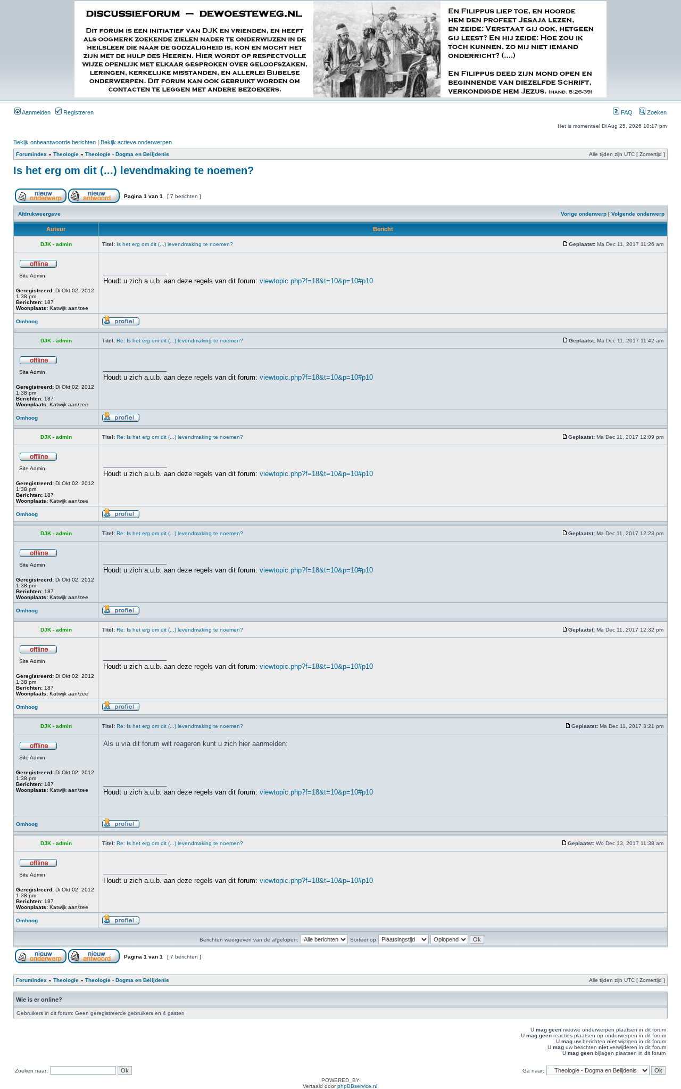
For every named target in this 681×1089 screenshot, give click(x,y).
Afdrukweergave (39, 214)
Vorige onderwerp (584, 214)
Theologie (66, 154)
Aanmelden (36, 112)
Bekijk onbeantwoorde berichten (54, 142)
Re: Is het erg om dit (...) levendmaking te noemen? (180, 340)
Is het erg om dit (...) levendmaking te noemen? (133, 170)
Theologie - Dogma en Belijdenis (127, 154)
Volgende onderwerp (638, 214)
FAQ (626, 112)
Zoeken (656, 112)
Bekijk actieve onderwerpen (136, 142)
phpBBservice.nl (357, 1086)
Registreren (78, 112)
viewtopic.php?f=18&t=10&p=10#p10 (316, 281)
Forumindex (31, 154)
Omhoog (27, 321)
